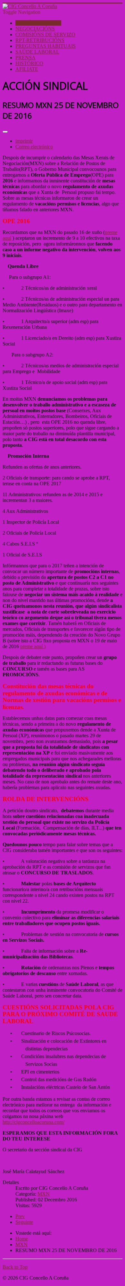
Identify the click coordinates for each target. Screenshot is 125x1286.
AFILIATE (26, 69)
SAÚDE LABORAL (37, 51)
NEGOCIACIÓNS (35, 28)
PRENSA (25, 57)
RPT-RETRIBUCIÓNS (39, 40)
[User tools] (5, 132)
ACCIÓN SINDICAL (38, 23)
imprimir (24, 141)
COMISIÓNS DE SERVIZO (45, 34)
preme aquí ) (33, 646)
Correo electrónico (34, 146)
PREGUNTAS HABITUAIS (45, 46)
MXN (44, 1194)
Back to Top (15, 1267)
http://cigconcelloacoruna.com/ (33, 1122)
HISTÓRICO (29, 63)
